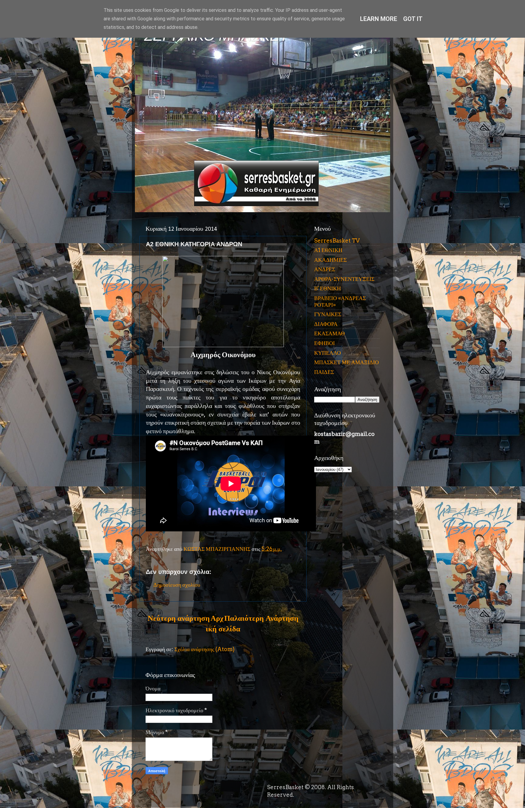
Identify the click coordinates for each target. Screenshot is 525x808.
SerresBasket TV (337, 240)
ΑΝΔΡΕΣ (324, 269)
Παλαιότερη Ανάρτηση (261, 618)
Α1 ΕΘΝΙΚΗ (328, 250)
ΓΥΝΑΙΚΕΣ (327, 314)
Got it (413, 18)
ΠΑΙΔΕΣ (324, 372)
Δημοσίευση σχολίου (176, 585)
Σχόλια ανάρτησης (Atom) (204, 649)
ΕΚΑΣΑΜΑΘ (329, 333)
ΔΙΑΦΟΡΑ (326, 324)
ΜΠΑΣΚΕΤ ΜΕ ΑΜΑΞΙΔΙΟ (346, 362)
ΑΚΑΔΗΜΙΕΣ (330, 260)
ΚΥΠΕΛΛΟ (327, 353)
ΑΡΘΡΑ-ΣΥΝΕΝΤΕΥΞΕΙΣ (344, 279)
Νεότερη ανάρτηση (179, 618)
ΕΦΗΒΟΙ (324, 343)
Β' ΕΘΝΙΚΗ (327, 288)
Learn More (378, 18)
